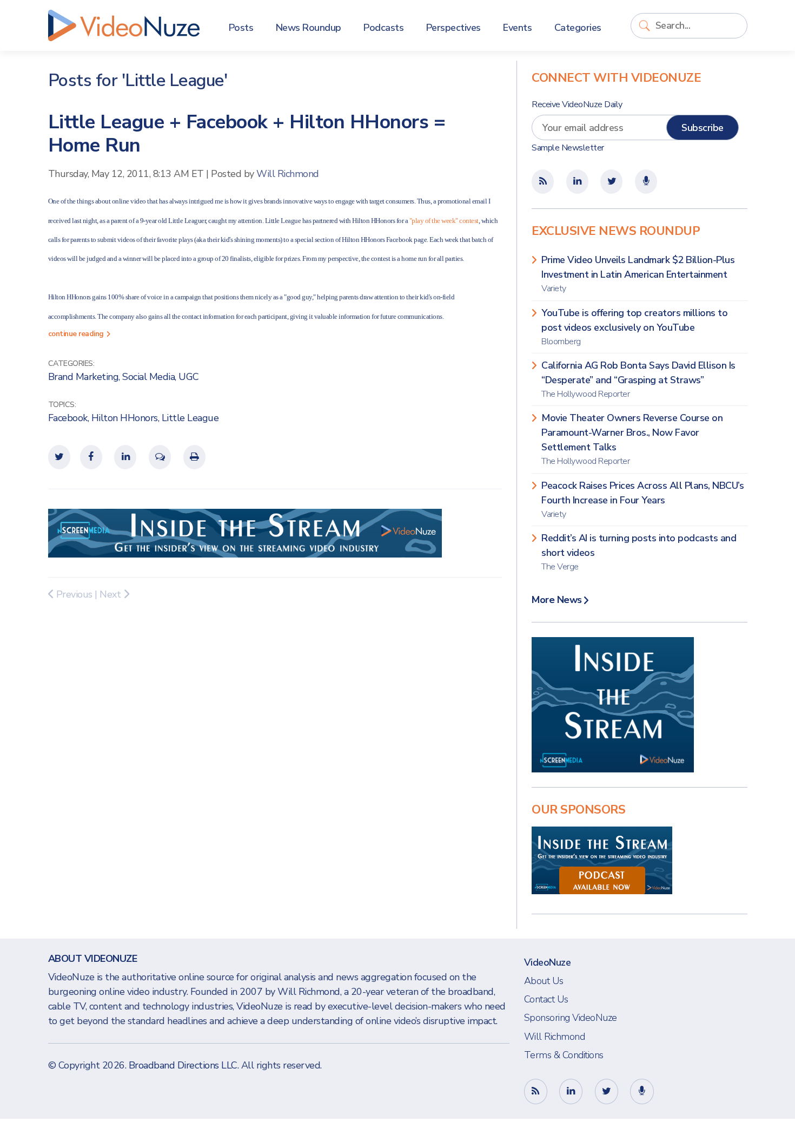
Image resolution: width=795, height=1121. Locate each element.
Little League (190, 417)
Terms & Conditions (564, 1054)
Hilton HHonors (124, 417)
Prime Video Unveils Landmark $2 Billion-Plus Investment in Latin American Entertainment (637, 273)
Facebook (68, 417)
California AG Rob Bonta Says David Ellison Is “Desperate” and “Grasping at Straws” (638, 379)
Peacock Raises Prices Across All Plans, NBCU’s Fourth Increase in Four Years (642, 499)
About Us (544, 980)
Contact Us (546, 999)
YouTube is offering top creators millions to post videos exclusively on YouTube (634, 327)
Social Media (148, 376)
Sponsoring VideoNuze (570, 1017)
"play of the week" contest (444, 221)
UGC (188, 376)
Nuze (124, 25)
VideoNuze (547, 962)
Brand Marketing (83, 376)
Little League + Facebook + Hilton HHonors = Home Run (247, 134)
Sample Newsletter (568, 148)
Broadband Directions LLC (183, 1065)
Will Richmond (287, 173)
